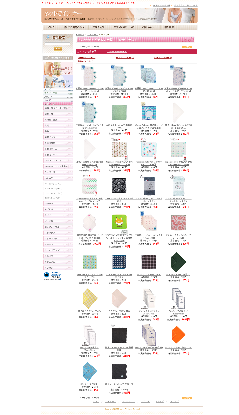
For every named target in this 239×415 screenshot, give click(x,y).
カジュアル (50, 262)
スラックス (50, 233)
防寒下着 (49, 114)
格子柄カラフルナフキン (89, 311)
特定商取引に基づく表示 (186, 5)
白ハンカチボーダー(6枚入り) (149, 347)
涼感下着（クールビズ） (56, 108)
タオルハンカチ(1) (53, 188)
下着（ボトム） (52, 149)
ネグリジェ (50, 209)
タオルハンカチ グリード (149, 274)
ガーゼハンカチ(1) (53, 184)
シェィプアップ (52, 250)
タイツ (48, 215)
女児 (47, 125)
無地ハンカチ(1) (52, 198)
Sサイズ (160, 401)
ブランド (145, 401)
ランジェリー (51, 172)
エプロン (49, 268)
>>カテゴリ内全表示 (117, 52)
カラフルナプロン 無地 (119, 311)
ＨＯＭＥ (80, 35)
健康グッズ (50, 137)
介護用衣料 (50, 143)
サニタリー (50, 256)
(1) (86, 58)
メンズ (96, 401)
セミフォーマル (52, 227)
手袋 (47, 131)
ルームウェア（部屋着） (56, 166)
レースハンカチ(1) (53, 193)
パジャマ (49, 203)
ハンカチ (49, 178)
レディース (92, 35)
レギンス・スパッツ (54, 160)
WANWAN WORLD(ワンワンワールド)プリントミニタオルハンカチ (119, 238)
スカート (49, 244)
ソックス (49, 221)
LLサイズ (174, 401)
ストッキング (51, 238)
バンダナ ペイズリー (89, 384)
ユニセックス (128, 401)
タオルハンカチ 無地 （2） (178, 347)
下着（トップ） (52, 155)
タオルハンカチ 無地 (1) (178, 274)
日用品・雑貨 (51, 120)
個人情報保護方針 (161, 5)
